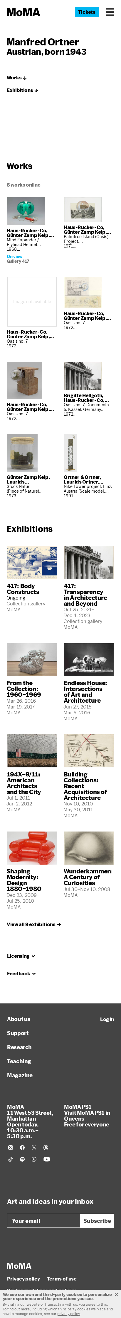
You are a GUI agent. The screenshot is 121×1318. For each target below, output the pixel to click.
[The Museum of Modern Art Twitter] (34, 1147)
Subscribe (97, 1221)
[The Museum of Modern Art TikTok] (10, 1159)
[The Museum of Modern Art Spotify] (22, 1159)
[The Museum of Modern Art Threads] (46, 1147)
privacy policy (68, 1314)
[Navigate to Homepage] (23, 12)
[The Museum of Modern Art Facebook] (22, 1147)
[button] (110, 12)
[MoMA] (19, 1266)
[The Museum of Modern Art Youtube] (46, 1159)
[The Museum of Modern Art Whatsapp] (34, 1159)
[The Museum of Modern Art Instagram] (10, 1147)
